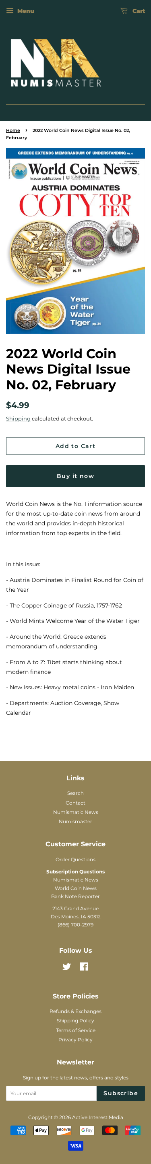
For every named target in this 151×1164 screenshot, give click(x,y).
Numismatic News (75, 812)
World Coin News (76, 888)
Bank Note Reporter (75, 896)
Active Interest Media (97, 1117)
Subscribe (120, 1093)
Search (75, 793)
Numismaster (75, 821)
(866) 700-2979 (75, 925)
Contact (75, 803)
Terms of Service (75, 1030)
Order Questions (75, 859)
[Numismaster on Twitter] (66, 968)
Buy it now (75, 476)
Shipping (18, 418)
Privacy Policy (75, 1040)
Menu (25, 11)
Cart (138, 11)
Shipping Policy (75, 1020)
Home (13, 130)
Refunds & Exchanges (75, 1011)
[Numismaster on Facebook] (84, 968)
